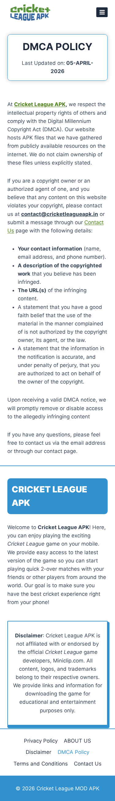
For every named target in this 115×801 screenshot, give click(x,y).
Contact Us (88, 764)
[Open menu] (102, 12)
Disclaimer (38, 752)
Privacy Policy (41, 741)
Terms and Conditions (40, 764)
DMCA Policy (73, 752)
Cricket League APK (40, 104)
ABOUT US (77, 741)
